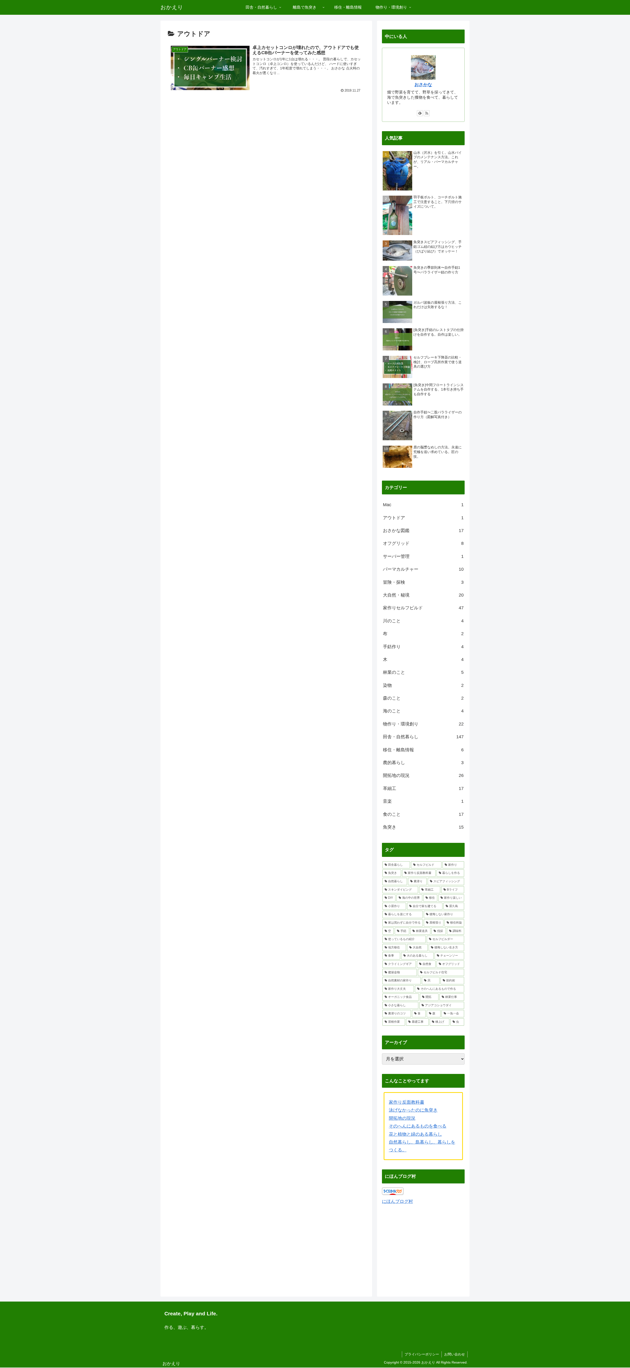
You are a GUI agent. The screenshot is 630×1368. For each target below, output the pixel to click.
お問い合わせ (454, 1354)
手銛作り (423, 646)
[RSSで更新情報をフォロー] (427, 113)
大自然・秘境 (423, 595)
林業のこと (423, 672)
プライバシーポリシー (422, 1354)
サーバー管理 (423, 556)
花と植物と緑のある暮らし (415, 1134)
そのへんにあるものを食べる (417, 1126)
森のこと (423, 698)
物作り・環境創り (423, 724)
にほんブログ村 (397, 1201)
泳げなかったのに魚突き (413, 1110)
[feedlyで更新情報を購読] (420, 113)
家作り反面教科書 (406, 1102)
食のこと (423, 814)
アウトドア (423, 517)
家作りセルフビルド (423, 607)
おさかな (423, 84)
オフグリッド (423, 543)
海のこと (423, 710)
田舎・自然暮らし (423, 736)
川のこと (423, 620)
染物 (423, 685)
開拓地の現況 (423, 775)
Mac (423, 504)
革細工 (423, 788)
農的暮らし (423, 762)
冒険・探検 (423, 582)
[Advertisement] (266, 135)
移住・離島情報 (423, 749)
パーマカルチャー (423, 569)
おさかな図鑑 (423, 530)
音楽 (423, 801)
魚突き (423, 827)
